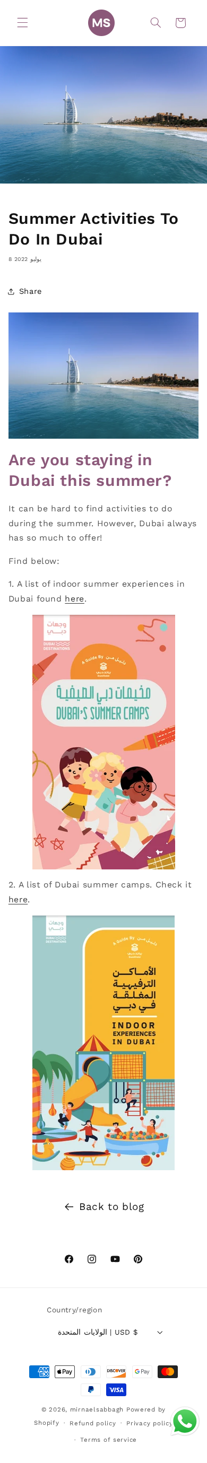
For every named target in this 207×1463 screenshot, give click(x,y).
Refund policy (93, 1423)
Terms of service (108, 1439)
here (74, 599)
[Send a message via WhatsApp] (185, 1421)
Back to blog (111, 1206)
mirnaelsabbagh (97, 1409)
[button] (22, 23)
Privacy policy (149, 1423)
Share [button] (30, 291)
